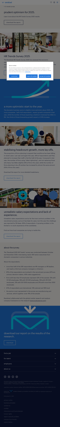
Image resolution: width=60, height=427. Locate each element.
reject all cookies (32, 76)
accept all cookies (45, 76)
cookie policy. (28, 71)
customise (14, 76)
